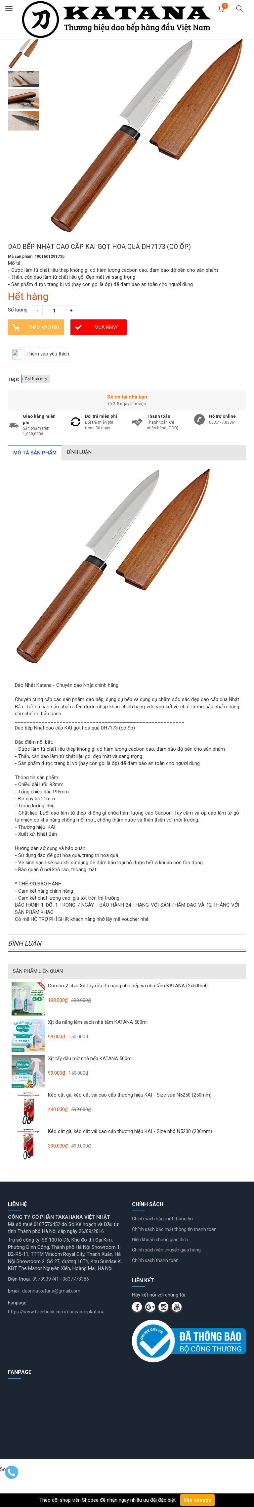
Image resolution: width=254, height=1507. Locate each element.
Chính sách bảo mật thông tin (162, 1218)
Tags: (13, 379)
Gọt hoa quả (36, 379)
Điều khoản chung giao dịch (160, 1239)
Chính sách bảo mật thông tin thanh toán (174, 1229)
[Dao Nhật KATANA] (116, 19)
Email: (14, 1291)
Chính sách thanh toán (155, 1260)
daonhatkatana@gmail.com (51, 1291)
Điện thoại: (19, 1279)
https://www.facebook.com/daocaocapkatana (56, 1311)
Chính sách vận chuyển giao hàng (166, 1249)
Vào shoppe (197, 1500)
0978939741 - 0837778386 (60, 1279)
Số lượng (17, 310)
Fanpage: (17, 1303)
